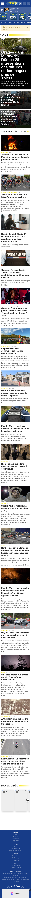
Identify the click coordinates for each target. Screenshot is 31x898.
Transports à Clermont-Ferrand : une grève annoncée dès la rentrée (10, 99)
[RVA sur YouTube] (18, 886)
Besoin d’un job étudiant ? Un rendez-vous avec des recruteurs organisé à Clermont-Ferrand (14, 238)
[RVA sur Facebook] (8, 886)
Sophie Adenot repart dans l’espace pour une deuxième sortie (14, 508)
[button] (8, 800)
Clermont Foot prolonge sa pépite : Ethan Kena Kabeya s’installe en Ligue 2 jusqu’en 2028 (15, 312)
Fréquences (15, 841)
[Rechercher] (24, 3)
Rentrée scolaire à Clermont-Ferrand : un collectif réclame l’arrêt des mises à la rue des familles (15, 552)
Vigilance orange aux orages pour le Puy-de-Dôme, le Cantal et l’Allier (14, 677)
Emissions (15, 858)
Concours (15, 860)
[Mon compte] (28, 3)
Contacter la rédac (15, 850)
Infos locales (15, 848)
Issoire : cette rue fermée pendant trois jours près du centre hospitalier (14, 393)
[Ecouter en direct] (20, 3)
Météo (3, 39)
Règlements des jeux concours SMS (15, 877)
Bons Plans (14, 22)
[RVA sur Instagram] (22, 886)
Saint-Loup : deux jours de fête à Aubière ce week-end (14, 195)
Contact (15, 834)
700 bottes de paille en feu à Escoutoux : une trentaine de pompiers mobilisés (15, 157)
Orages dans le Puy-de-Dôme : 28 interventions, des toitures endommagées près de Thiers (14, 65)
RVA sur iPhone (15, 865)
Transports (4, 388)
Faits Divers (4, 152)
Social (3, 545)
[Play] (2, 10)
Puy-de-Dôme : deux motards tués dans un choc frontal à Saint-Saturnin (15, 635)
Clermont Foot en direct (8, 306)
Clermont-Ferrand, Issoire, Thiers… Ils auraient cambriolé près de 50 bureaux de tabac (15, 274)
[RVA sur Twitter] (13, 886)
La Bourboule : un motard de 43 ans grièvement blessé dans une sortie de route (15, 761)
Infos (23, 22)
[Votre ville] (16, 3)
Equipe (15, 836)
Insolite (3, 503)
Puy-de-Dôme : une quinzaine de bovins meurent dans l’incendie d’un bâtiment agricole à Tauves (15, 592)
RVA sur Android (15, 867)
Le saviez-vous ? (5, 346)
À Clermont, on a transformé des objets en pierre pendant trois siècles (14, 721)
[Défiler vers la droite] (27, 800)
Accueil (4, 22)
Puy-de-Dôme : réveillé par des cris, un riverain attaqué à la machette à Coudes (15, 428)
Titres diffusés (15, 838)
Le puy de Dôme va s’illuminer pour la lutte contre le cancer (12, 351)
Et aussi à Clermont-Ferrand (9, 192)
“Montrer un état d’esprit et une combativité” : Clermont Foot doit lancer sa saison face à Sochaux (10, 116)
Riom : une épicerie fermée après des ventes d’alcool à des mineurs (14, 466)
